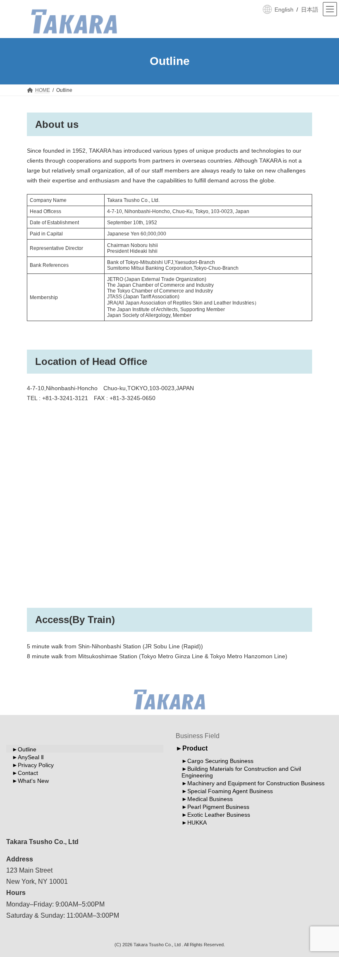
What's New (33, 780)
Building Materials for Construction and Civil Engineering (241, 772)
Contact (28, 773)
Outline (27, 749)
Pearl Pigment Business (218, 806)
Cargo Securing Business (220, 761)
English (284, 9)
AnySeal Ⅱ (31, 757)
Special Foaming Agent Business (230, 791)
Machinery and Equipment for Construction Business (256, 783)
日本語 (309, 9)
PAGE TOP (323, 919)
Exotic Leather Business (218, 814)
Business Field (198, 735)
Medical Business (210, 799)
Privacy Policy (36, 765)
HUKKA (197, 822)
